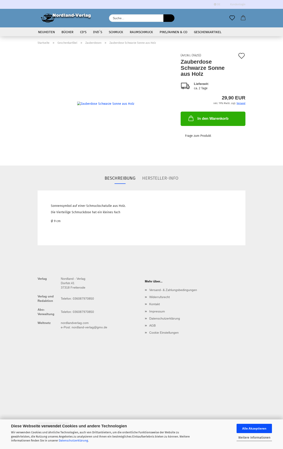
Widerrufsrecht (159, 297)
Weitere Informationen (254, 437)
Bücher (67, 32)
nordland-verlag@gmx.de (89, 327)
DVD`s (97, 32)
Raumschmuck (141, 32)
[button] (243, 18)
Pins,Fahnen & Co (173, 32)
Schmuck (116, 32)
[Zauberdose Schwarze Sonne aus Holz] (105, 103)
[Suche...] (168, 18)
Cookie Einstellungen (164, 332)
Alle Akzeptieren (254, 428)
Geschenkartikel (207, 32)
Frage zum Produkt (198, 136)
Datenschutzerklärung (73, 440)
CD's (83, 32)
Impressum (157, 311)
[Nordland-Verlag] (66, 18)
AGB (152, 325)
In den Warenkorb (212, 118)
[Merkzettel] (232, 18)
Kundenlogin (237, 4)
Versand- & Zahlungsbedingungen (173, 290)
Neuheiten (46, 32)
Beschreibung (120, 178)
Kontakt (154, 304)
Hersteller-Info (160, 178)
